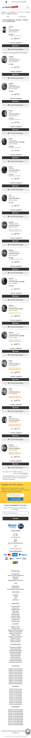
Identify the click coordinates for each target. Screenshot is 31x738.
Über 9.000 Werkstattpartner (15, 543)
